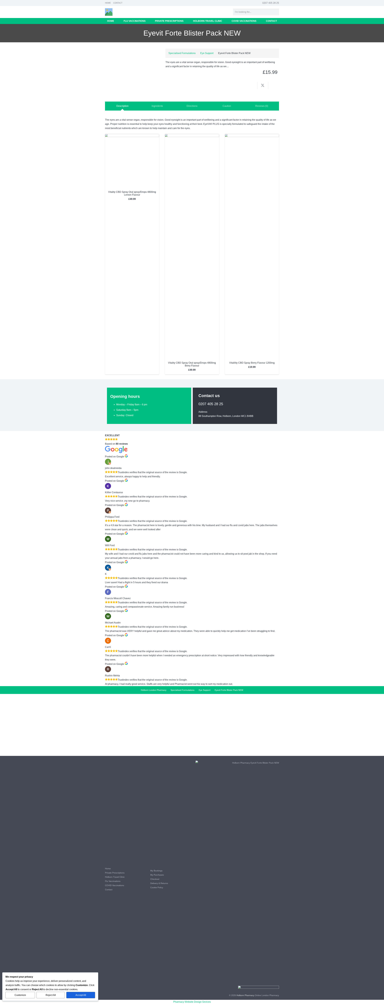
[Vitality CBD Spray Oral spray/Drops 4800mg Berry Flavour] (192, 136)
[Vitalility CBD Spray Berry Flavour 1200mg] (252, 136)
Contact (117, 3)
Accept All (80, 995)
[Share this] (252, 85)
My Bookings (156, 870)
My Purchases (157, 875)
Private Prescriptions (114, 873)
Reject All (51, 995)
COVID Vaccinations (114, 885)
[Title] (108, 12)
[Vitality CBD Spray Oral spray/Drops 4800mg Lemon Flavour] (132, 136)
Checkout (154, 879)
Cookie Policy (156, 887)
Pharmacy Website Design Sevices (192, 1002)
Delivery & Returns (159, 883)
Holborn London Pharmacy (153, 690)
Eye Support (206, 53)
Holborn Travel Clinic (115, 877)
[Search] (275, 12)
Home (108, 3)
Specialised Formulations (182, 53)
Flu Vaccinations (112, 881)
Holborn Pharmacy (245, 995)
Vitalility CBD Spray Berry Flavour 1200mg (252, 363)
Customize (20, 995)
